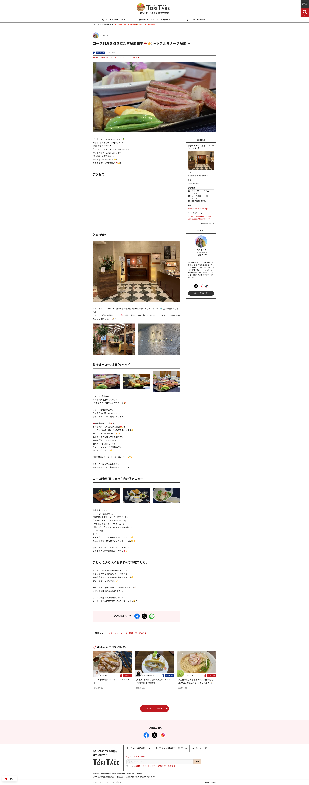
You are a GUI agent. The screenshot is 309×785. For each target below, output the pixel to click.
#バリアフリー (125, 58)
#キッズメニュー (116, 633)
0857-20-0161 (193, 183)
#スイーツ (145, 766)
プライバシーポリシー (101, 782)
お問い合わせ (117, 782)
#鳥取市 (136, 58)
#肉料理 (96, 58)
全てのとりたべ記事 (153, 708)
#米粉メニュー (145, 633)
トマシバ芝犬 (190, 675)
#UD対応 (114, 58)
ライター (201, 231)
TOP (94, 24)
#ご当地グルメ (169, 766)
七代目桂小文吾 (148, 675)
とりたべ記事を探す (197, 20)
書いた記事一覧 (201, 293)
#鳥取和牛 (105, 58)
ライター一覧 (201, 748)
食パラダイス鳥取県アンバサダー (153, 20)
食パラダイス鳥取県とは (112, 20)
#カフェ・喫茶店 (156, 766)
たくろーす (104, 35)
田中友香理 (104, 675)
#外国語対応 (131, 633)
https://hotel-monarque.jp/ (198, 209)
